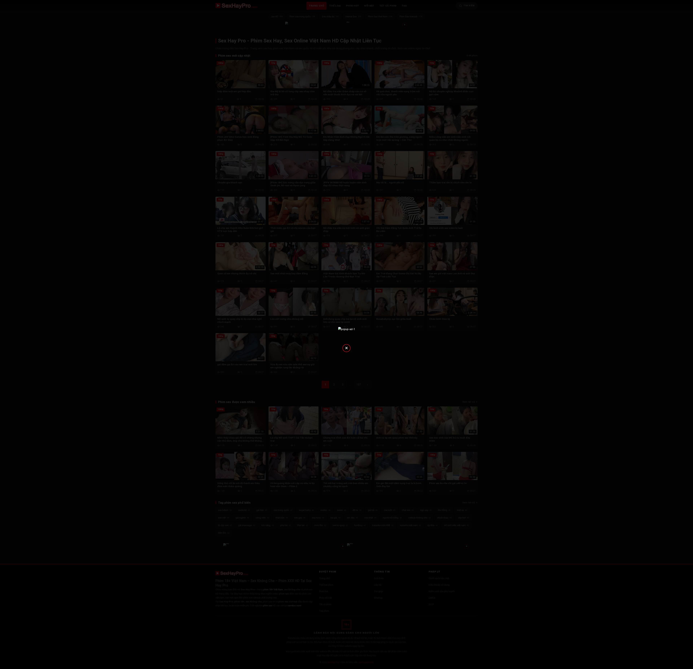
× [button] (346, 348)
